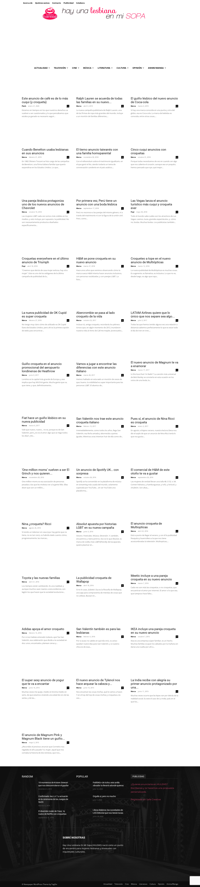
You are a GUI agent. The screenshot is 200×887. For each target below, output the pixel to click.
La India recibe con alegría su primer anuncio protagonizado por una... (154, 683)
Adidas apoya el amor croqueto (43, 629)
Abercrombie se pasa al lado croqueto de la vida (95, 314)
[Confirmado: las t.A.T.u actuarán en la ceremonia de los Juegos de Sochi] (29, 800)
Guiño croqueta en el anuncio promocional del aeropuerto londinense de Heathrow (42, 367)
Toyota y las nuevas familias (41, 578)
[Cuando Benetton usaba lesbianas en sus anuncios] (45, 134)
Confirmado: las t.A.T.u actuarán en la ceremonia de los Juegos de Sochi (53, 799)
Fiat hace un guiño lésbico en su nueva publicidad (44, 419)
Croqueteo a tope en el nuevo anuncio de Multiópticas (151, 260)
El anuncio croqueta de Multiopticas (146, 525)
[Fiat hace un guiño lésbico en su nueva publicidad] (45, 403)
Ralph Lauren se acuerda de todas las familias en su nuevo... (99, 100)
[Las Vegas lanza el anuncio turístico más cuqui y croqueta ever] (154, 185)
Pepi (132, 212)
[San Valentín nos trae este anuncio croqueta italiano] (100, 403)
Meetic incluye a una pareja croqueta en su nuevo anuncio (151, 577)
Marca (78, 106)
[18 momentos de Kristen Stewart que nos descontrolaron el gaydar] (29, 786)
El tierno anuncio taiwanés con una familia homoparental (97, 151)
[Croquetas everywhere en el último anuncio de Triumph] (45, 243)
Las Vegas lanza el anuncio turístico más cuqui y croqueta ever (151, 204)
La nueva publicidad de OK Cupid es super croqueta (44, 314)
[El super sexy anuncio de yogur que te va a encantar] (45, 664)
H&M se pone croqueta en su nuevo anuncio (96, 260)
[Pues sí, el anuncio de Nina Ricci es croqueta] (154, 403)
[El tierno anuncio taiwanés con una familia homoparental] (100, 134)
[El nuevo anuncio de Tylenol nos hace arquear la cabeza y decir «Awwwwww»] (100, 664)
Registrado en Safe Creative (146, 799)
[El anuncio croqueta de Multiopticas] (154, 508)
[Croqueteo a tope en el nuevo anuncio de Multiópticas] (154, 243)
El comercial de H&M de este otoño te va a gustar (150, 471)
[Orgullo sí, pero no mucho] (83, 800)
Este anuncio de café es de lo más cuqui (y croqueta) (45, 100)
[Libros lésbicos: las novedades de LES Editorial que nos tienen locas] (83, 814)
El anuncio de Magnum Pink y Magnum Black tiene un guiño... (43, 736)
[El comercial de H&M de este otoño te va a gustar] (154, 454)
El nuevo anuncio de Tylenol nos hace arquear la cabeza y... (98, 682)
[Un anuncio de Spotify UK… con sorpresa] (100, 454)
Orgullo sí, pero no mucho (104, 796)
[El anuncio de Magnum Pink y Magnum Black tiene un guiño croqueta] (45, 719)
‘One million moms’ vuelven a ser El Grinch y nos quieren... (45, 471)
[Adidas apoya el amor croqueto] (45, 613)
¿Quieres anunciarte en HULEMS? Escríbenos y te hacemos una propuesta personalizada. (152, 788)
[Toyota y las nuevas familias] (45, 562)
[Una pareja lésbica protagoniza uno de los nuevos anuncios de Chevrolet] (45, 185)
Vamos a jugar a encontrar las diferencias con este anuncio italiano (96, 367)
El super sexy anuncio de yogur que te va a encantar (43, 682)
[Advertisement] (100, 42)
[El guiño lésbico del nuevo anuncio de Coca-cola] (154, 83)
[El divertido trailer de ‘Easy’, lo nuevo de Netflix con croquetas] (29, 815)
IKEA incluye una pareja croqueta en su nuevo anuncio (153, 630)
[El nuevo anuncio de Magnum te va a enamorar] (154, 348)
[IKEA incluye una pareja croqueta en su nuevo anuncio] (154, 613)
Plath (24, 106)
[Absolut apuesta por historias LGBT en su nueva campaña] (100, 508)
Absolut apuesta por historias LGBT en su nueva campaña (96, 525)
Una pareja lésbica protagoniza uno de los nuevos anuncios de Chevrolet (43, 204)
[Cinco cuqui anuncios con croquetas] (154, 134)
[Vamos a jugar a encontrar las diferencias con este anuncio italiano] (100, 348)
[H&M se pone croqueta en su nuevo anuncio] (100, 243)
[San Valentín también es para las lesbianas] (100, 613)
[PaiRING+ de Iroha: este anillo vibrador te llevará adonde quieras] (83, 786)
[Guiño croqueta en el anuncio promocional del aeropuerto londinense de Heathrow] (45, 348)
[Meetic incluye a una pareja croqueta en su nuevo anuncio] (154, 561)
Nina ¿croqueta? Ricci (36, 524)
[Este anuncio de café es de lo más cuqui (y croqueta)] (45, 83)
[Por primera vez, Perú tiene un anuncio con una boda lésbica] (100, 185)
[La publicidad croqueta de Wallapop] (100, 562)
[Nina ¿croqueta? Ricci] (45, 508)
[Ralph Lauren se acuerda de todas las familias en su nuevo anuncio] (100, 83)
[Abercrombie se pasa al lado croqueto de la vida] (100, 297)
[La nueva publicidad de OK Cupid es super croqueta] (45, 297)
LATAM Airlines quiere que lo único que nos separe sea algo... (153, 314)
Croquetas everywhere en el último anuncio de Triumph (45, 260)
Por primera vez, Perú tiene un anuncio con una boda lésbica (96, 202)
